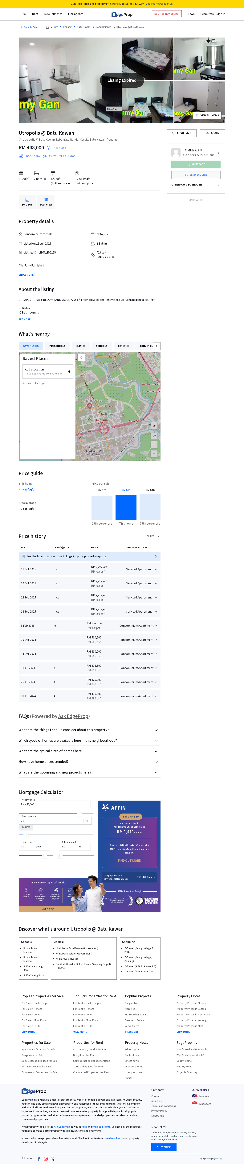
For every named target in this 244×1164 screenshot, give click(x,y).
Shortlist (184, 133)
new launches (112, 1138)
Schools (102, 346)
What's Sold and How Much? (192, 1049)
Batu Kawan (83, 27)
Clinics (80, 346)
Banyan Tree (132, 1003)
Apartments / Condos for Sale (38, 1049)
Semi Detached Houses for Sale (40, 1061)
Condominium (103, 27)
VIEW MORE (28, 1032)
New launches (53, 14)
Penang (67, 27)
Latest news (132, 1061)
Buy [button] (24, 14)
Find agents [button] (75, 14)
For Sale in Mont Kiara (34, 1020)
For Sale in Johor (31, 1015)
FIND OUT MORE (129, 860)
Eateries (123, 346)
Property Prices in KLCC (190, 1026)
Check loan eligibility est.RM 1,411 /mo (49, 156)
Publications (132, 1055)
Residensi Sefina (134, 1020)
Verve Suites (132, 1026)
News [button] (191, 14)
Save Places (31, 346)
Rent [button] (35, 14)
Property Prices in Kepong (192, 1020)
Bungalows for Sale (32, 1055)
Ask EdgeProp (73, 716)
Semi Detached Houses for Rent (91, 1061)
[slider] (79, 813)
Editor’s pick (132, 1049)
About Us (156, 1101)
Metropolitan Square (136, 1015)
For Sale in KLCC (31, 1026)
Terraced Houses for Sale (36, 1067)
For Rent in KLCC (82, 1026)
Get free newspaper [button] (167, 14)
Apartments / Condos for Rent (90, 1049)
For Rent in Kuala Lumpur (87, 1003)
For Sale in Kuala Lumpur (35, 1003)
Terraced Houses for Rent (88, 1067)
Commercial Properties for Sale (40, 1072)
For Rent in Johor (83, 1015)
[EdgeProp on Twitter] (53, 1159)
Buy (56, 27)
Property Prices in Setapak (192, 1009)
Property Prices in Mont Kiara (193, 1015)
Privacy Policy (159, 1111)
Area (84, 1127)
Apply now (48, 908)
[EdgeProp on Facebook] (39, 1159)
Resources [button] (207, 14)
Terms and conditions (163, 1106)
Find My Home (184, 1067)
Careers (155, 1096)
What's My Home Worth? (190, 1055)
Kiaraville (130, 1009)
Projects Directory (187, 1072)
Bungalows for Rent (84, 1055)
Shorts (128, 1078)
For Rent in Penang (84, 1009)
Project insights (101, 1127)
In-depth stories (134, 1067)
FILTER (150, 536)
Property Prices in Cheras (191, 1003)
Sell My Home (184, 1061)
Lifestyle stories (134, 1072)
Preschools (57, 346)
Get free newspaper (157, 4)
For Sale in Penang (32, 1009)
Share (215, 133)
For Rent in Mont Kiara (85, 1020)
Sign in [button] (221, 14)
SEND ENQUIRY (198, 175)
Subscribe (164, 1147)
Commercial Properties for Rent (91, 1072)
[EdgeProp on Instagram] (46, 1159)
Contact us (157, 1116)
